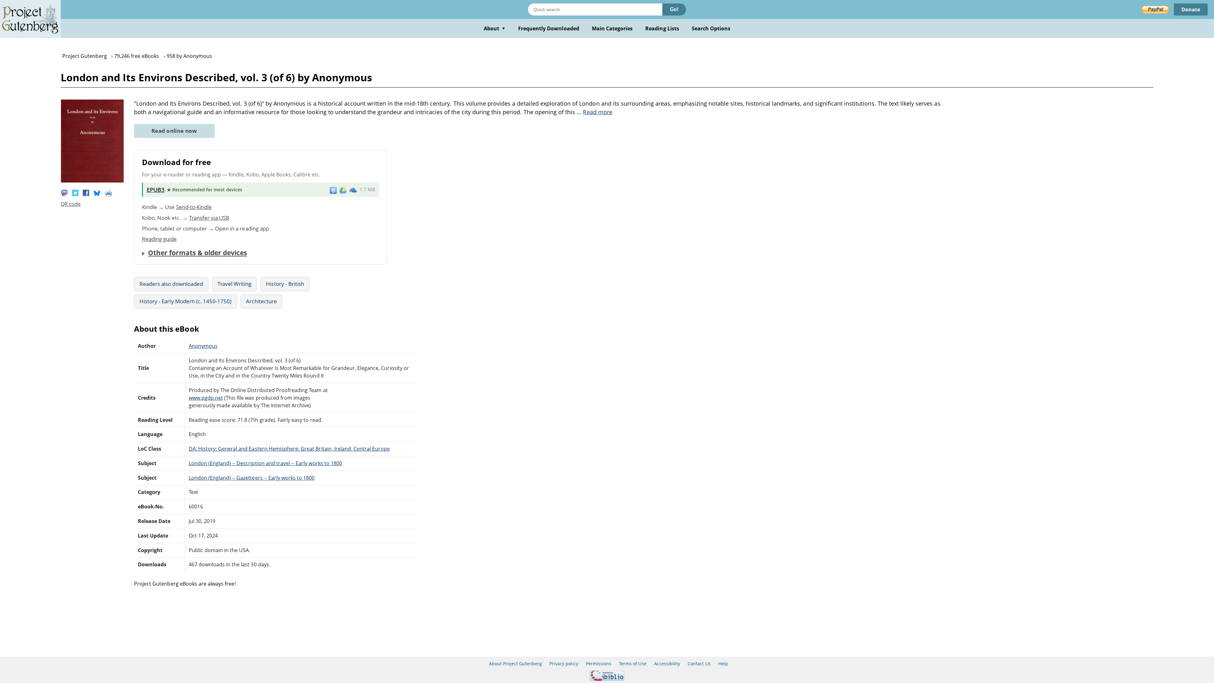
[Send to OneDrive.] (353, 190)
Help (723, 664)
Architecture (261, 301)
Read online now (174, 130)
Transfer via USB (209, 217)
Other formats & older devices (197, 252)
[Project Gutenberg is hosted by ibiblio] (607, 679)
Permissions (598, 664)
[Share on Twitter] (75, 192)
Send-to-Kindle (194, 207)
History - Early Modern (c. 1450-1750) (185, 301)
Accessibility (667, 664)
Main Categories (612, 28)
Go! (674, 9)
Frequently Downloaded (548, 28)
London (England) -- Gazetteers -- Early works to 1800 (252, 477)
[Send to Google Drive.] (343, 190)
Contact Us (699, 664)
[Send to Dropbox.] (333, 190)
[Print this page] (108, 192)
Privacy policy (563, 664)
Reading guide (159, 239)
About (495, 28)
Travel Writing (235, 283)
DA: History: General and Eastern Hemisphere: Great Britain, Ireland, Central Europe (289, 448)
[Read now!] (92, 180)
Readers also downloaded (171, 283)
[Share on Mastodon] (64, 192)
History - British (285, 283)
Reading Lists (662, 28)
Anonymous (203, 345)
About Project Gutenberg (515, 664)
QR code (71, 203)
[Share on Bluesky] (97, 192)
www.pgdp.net (206, 397)
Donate (1190, 9)
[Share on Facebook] (86, 192)
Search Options (711, 28)
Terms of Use (632, 664)
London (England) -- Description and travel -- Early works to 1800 (265, 463)
